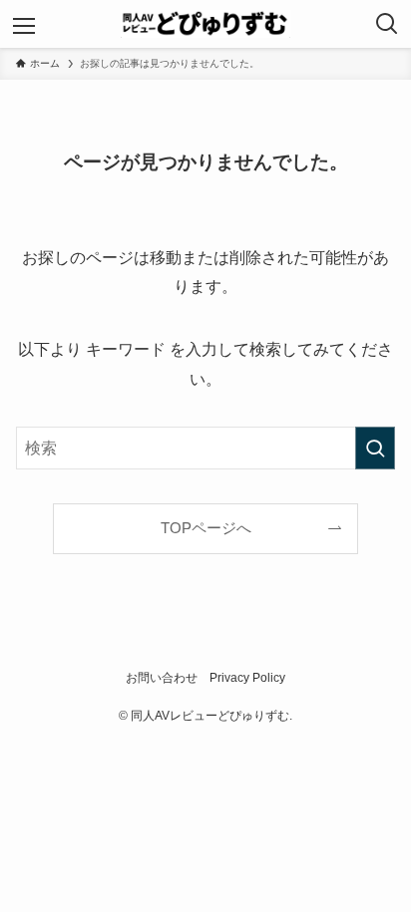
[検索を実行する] (375, 448)
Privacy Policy (247, 678)
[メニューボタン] (24, 24)
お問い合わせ (162, 678)
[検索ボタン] (387, 24)
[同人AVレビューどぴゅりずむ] (206, 24)
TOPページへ (206, 528)
